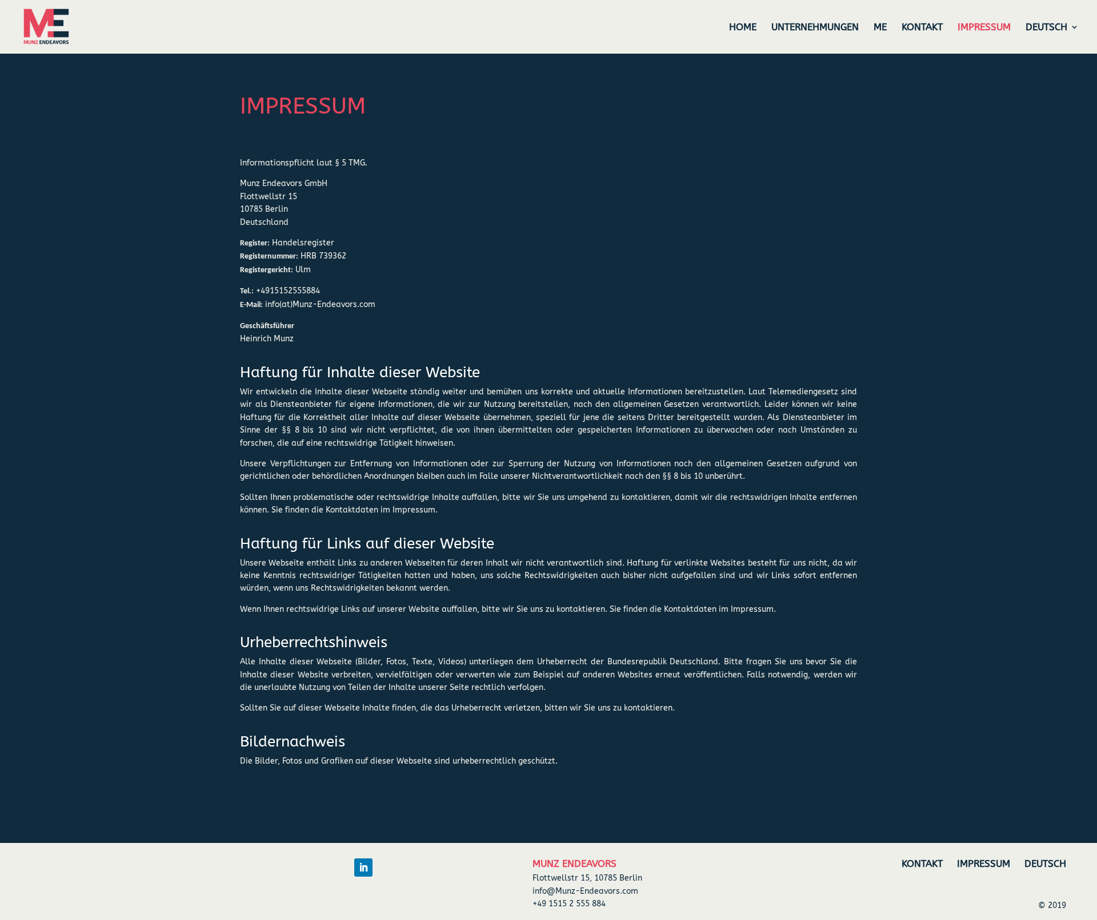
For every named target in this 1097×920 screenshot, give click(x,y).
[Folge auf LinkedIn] (363, 867)
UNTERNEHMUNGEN (815, 28)
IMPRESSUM (984, 28)
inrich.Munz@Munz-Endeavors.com (442, 304)
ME (880, 28)
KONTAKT (922, 28)
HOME (742, 28)
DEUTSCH (1046, 28)
